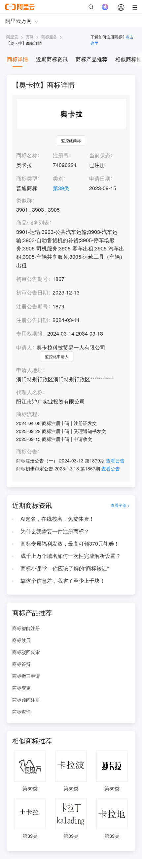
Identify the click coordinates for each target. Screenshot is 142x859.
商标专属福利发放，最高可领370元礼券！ (69, 543)
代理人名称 (29, 392)
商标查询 (21, 711)
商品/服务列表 (32, 222)
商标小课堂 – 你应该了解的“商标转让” (64, 568)
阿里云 (12, 36)
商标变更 (21, 687)
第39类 (61, 188)
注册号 (61, 155)
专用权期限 (29, 333)
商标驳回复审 (26, 652)
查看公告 (115, 460)
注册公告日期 (32, 320)
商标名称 (26, 155)
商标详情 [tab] (17, 59)
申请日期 (99, 178)
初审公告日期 (32, 292)
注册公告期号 (32, 306)
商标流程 (26, 414)
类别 (58, 178)
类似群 (24, 200)
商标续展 (21, 640)
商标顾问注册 (26, 699)
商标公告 (26, 451)
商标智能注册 (26, 628)
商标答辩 (21, 664)
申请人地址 (29, 370)
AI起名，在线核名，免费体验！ (57, 518)
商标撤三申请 (26, 675)
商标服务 (49, 36)
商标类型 (26, 178)
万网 (30, 36)
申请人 (24, 347)
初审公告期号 (32, 279)
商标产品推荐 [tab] (91, 59)
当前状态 (99, 155)
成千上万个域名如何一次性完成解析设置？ (70, 556)
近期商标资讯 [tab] (52, 59)
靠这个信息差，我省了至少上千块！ (62, 580)
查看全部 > (120, 505)
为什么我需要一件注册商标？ (54, 531)
